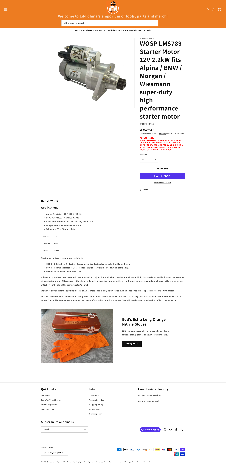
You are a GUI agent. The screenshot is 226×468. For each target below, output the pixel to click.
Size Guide (93, 395)
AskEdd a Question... (50, 404)
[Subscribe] (85, 429)
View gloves (132, 343)
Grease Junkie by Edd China (57, 462)
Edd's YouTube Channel (51, 400)
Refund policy (95, 409)
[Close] (162, 23)
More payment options (162, 182)
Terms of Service (96, 400)
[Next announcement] (221, 30)
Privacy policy (95, 414)
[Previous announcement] (5, 30)
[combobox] (109, 23)
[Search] (155, 23)
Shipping (162, 133)
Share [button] (145, 190)
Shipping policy (129, 462)
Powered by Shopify (74, 462)
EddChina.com (47, 409)
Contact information (144, 462)
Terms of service (115, 462)
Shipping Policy (96, 404)
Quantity (143, 154)
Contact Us (45, 395)
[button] (5, 9)
